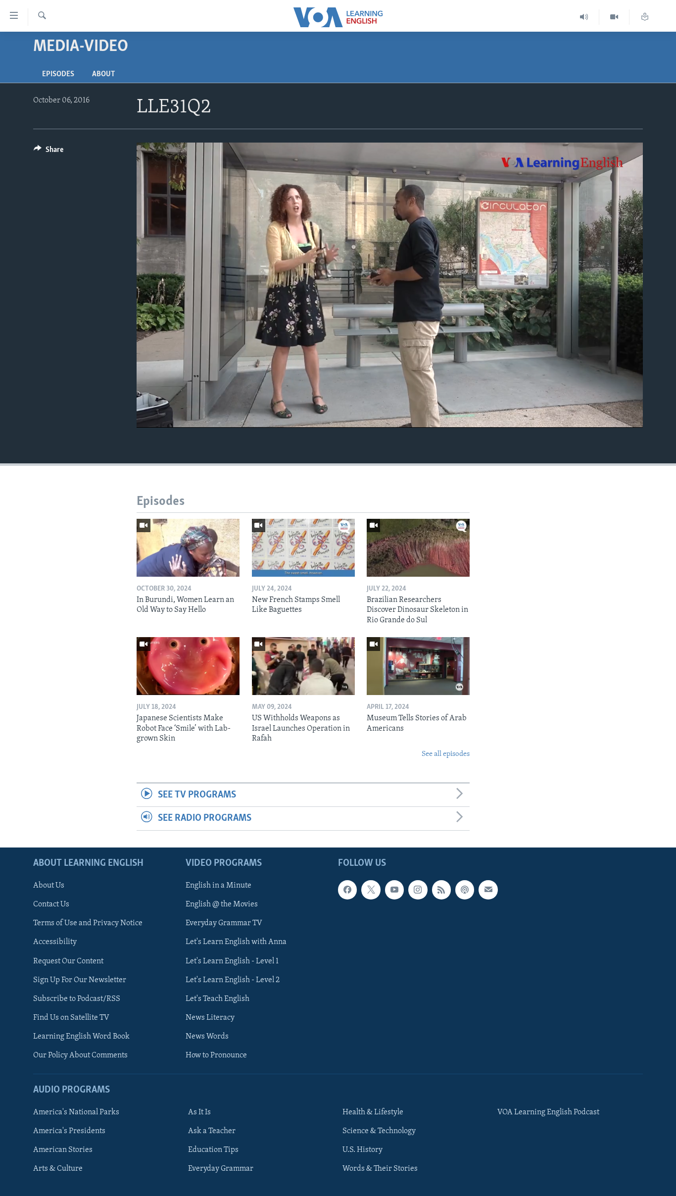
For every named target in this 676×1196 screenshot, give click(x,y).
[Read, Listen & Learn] (644, 17)
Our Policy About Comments (80, 1055)
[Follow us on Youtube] (394, 889)
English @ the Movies (222, 904)
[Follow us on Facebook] (347, 889)
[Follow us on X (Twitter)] (370, 889)
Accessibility (55, 942)
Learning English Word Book (81, 1036)
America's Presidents (69, 1131)
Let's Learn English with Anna (236, 942)
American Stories (63, 1150)
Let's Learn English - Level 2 (233, 980)
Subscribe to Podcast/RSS (76, 998)
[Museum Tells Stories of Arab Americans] (418, 666)
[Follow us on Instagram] (417, 889)
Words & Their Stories (380, 1169)
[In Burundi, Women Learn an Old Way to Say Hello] (188, 548)
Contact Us (51, 904)
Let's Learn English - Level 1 (232, 961)
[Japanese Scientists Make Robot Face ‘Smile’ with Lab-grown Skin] (188, 666)
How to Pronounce (216, 1055)
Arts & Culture (58, 1169)
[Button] (48, 152)
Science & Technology (379, 1131)
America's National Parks (76, 1112)
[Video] (614, 17)
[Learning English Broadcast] (584, 17)
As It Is (199, 1112)
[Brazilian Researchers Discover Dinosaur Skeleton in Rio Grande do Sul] (418, 548)
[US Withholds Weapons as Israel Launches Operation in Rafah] (303, 666)
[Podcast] (464, 889)
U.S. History (362, 1150)
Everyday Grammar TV (224, 923)
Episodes (58, 74)
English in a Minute (218, 886)
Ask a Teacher (212, 1131)
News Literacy (210, 1017)
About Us (48, 886)
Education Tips (213, 1150)
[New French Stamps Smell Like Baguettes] (303, 548)
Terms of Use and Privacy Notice (88, 923)
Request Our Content (68, 961)
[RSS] (441, 889)
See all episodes (446, 754)
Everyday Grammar (220, 1169)
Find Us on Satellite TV (71, 1017)
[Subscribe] (488, 889)
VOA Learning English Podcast (548, 1112)
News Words (207, 1036)
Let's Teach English (217, 998)
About (103, 74)
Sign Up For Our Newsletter (79, 980)
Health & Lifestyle (372, 1112)
